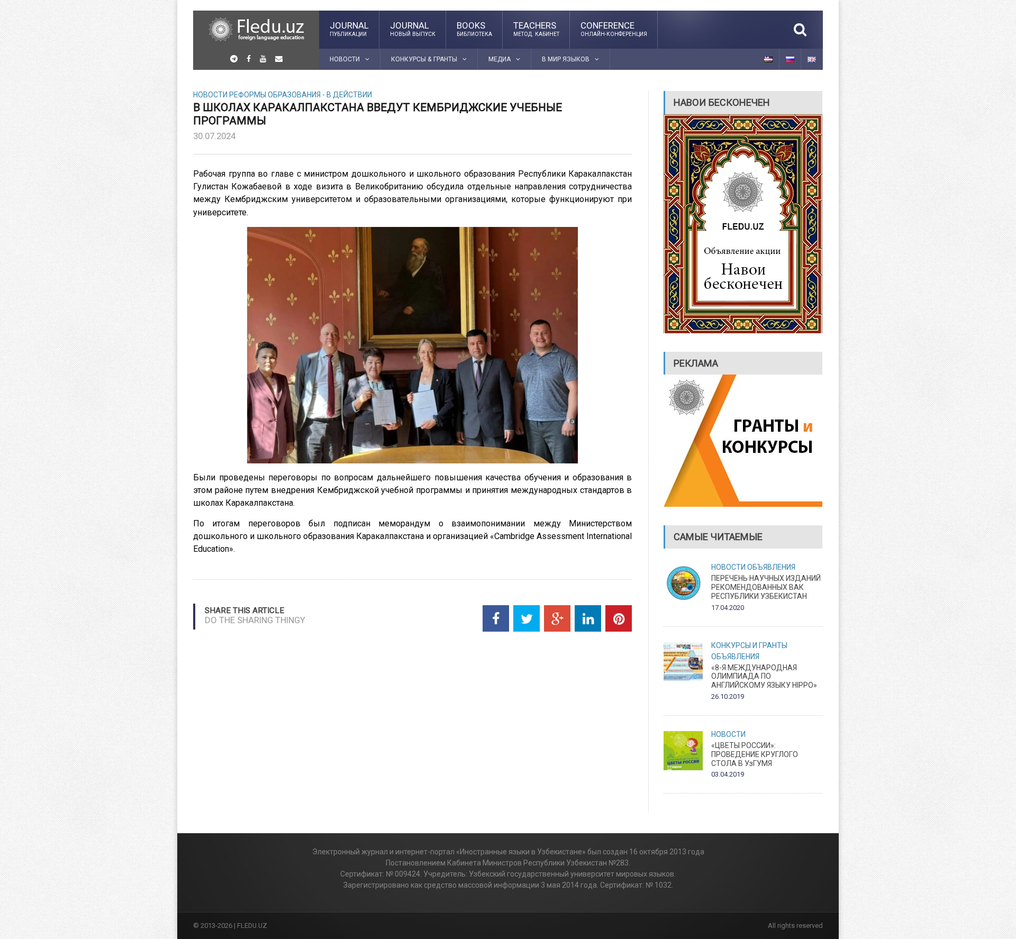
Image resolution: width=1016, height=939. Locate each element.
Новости (210, 94)
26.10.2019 (727, 696)
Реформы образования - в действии (300, 94)
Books (474, 28)
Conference (613, 28)
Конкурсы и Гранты (749, 645)
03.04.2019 (727, 774)
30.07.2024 (214, 136)
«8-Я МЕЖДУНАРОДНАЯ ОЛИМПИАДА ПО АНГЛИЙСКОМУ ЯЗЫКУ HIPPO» (764, 676)
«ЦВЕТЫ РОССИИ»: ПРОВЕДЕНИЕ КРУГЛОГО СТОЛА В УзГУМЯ (754, 754)
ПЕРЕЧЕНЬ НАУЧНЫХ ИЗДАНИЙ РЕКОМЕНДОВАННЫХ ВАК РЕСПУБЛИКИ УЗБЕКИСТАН (766, 587)
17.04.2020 (727, 608)
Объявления (771, 567)
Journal (349, 28)
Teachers (536, 28)
